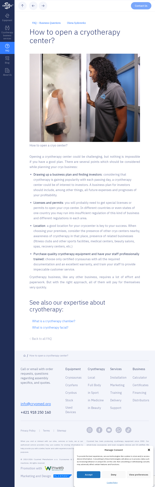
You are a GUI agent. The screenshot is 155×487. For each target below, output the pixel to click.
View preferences (138, 474)
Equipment (73, 369)
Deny (113, 474)
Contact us (141, 5)
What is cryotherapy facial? (50, 327)
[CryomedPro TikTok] (128, 430)
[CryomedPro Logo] (7, 6)
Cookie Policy (112, 482)
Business (139, 369)
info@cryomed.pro (36, 403)
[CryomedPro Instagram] (90, 430)
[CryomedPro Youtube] (109, 430)
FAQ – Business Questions (46, 22)
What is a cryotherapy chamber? (53, 321)
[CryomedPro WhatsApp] (119, 430)
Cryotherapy (96, 369)
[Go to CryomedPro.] (24, 355)
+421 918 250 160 (36, 412)
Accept (88, 474)
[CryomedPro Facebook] (99, 430)
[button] (148, 449)
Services (116, 369)
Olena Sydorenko (76, 22)
